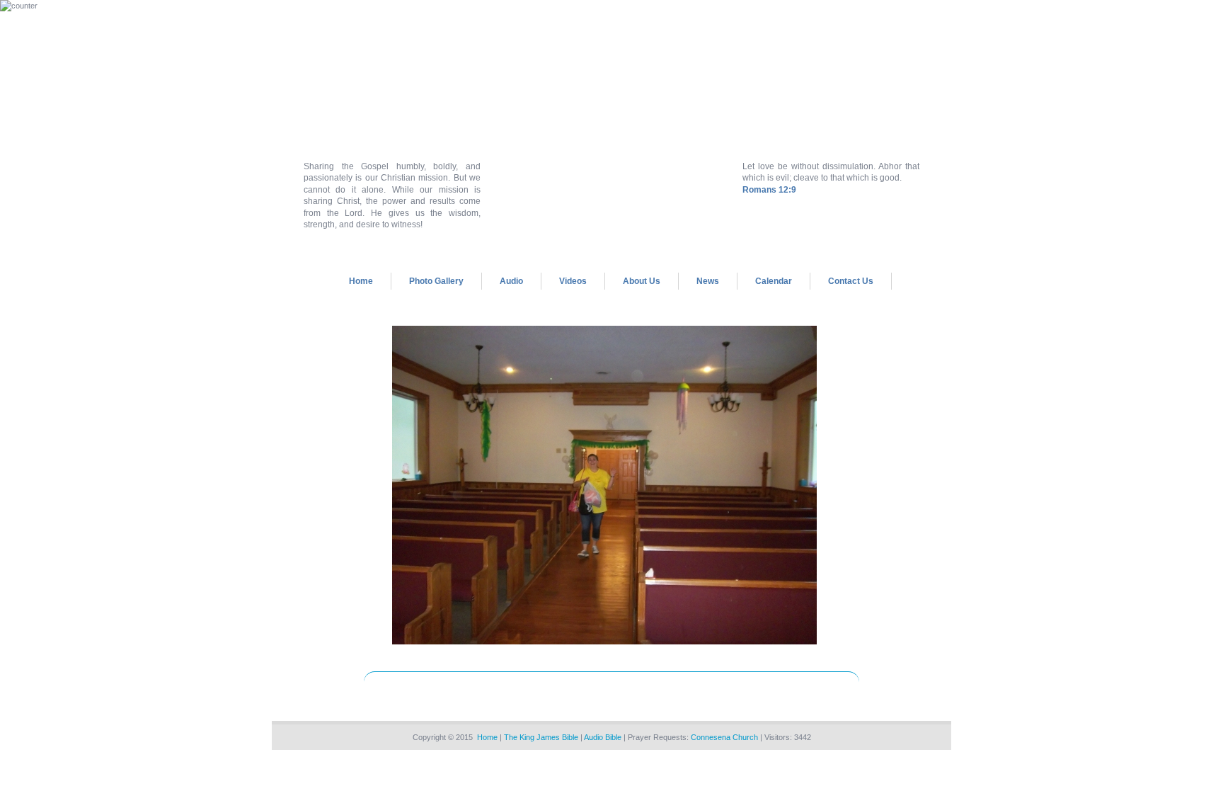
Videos (573, 281)
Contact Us (850, 281)
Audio (511, 281)
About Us (641, 281)
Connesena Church (724, 737)
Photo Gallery (436, 281)
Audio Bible (602, 737)
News (707, 281)
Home (361, 281)
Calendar (773, 281)
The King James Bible (541, 737)
